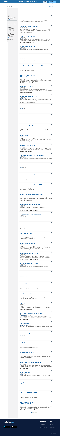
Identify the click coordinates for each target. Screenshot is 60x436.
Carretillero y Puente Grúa (11, 17)
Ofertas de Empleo (20, 1)
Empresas (31, 1)
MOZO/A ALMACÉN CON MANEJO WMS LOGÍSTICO (32, 313)
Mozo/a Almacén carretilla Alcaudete (28, 145)
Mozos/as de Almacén (25, 223)
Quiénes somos (42, 424)
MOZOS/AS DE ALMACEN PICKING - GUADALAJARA (28, 76)
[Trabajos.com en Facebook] (51, 433)
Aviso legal (51, 424)
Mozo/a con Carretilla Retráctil (27, 106)
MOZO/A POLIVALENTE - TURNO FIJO (28, 392)
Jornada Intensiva (11, 29)
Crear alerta (51, 6)
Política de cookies (53, 427)
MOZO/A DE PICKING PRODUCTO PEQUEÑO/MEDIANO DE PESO (27, 403)
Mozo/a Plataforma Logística (26, 293)
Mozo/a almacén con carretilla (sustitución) (30, 204)
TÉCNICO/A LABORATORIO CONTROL (29, 263)
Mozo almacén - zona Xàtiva (26, 86)
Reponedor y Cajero (10, 18)
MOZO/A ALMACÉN (24, 323)
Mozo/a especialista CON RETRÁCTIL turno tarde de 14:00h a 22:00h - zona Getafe (32, 274)
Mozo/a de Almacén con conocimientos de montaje (31, 194)
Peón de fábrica (23, 303)
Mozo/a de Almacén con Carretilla (27, 174)
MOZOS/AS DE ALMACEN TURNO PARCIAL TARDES (32, 155)
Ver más (9, 19)
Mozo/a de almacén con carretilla (27, 46)
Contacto (35, 1)
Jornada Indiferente (11, 30)
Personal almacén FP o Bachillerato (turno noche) (31, 65)
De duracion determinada (11, 34)
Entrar (45, 1)
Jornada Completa (11, 28)
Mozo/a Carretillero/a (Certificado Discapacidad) (31, 214)
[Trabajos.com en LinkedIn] (55, 433)
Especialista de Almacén (25, 342)
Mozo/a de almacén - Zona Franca (27, 125)
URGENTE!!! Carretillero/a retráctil (27, 36)
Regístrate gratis (52, 1)
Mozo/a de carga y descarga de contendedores (30, 362)
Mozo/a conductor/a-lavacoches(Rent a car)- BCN (31, 184)
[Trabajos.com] (7, 2)
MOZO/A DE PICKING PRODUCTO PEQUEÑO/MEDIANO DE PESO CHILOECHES (30, 383)
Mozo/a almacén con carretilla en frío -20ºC (29, 253)
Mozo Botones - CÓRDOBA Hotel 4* (28, 115)
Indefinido (10, 35)
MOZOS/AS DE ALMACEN (26, 233)
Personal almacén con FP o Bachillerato (29, 26)
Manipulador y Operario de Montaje (12, 15)
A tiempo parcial (10, 36)
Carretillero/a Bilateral (25, 56)
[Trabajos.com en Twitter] (53, 433)
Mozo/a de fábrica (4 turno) (26, 283)
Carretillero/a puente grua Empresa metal (29, 333)
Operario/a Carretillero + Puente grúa (28, 96)
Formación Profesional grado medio (12, 24)
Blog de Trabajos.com (43, 427)
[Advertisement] (34, 12)
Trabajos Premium (26, 1)
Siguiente (39, 412)
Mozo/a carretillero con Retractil (27, 352)
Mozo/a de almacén (24, 16)
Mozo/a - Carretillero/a (25, 372)
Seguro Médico (10, 40)
